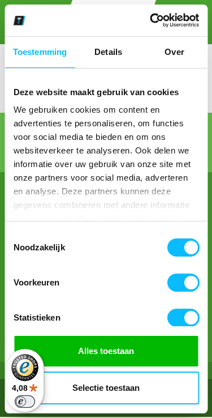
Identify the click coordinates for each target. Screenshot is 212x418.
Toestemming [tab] (40, 52)
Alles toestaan (106, 351)
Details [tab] (108, 52)
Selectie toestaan (106, 388)
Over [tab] (174, 52)
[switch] (183, 283)
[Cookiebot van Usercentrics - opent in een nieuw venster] (151, 20)
